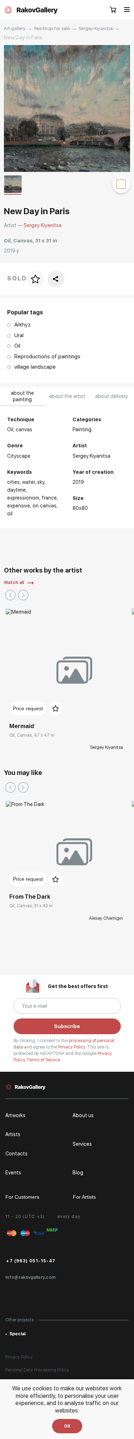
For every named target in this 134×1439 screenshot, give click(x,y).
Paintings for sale (52, 28)
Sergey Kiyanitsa (96, 28)
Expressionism (23, 498)
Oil (10, 513)
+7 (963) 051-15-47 (30, 1260)
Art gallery (14, 28)
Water (28, 482)
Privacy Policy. (72, 1047)
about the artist (67, 396)
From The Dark (29, 896)
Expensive (18, 506)
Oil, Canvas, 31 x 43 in (31, 905)
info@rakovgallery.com (30, 1277)
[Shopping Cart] (113, 10)
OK (67, 1426)
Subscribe (67, 1026)
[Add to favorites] (55, 708)
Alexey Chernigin (106, 918)
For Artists (84, 1197)
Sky (40, 482)
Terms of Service (43, 1059)
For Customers (22, 1197)
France (49, 498)
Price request (28, 708)
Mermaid (21, 726)
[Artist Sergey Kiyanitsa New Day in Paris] (67, 108)
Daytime (16, 490)
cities (13, 482)
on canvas (44, 506)
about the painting (22, 396)
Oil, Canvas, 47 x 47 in (31, 735)
